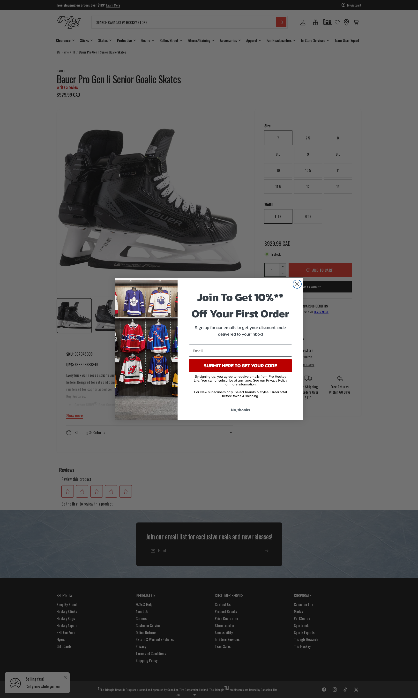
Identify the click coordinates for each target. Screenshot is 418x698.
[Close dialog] (297, 284)
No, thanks (240, 410)
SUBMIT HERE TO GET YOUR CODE (240, 365)
